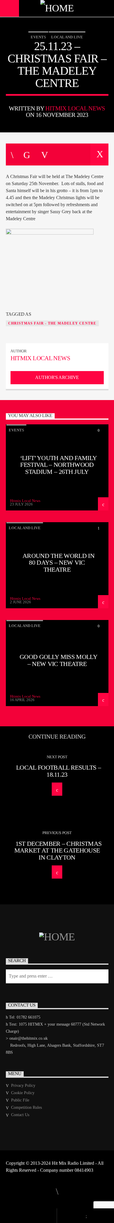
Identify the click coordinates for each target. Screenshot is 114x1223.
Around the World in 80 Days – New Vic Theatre (58, 562)
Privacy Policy (23, 1085)
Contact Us (20, 1115)
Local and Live (67, 37)
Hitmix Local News (75, 108)
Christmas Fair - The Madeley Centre (52, 323)
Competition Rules (26, 1107)
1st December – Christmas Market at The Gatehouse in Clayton (58, 850)
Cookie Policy (22, 1093)
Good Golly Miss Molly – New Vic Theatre (58, 660)
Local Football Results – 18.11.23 (58, 771)
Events (38, 37)
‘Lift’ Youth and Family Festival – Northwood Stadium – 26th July (58, 464)
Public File (20, 1100)
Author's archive (57, 377)
